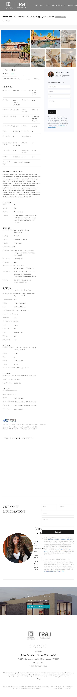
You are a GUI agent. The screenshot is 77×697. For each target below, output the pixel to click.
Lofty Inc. (63, 686)
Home (36, 5)
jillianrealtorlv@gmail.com (38, 666)
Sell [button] (47, 5)
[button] (16, 5)
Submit (58, 532)
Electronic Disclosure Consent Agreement (59, 539)
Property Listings (18, 688)
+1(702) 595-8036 (60, 76)
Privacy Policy (52, 127)
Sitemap (28, 688)
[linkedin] (34, 646)
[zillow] (42, 646)
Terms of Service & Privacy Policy (14, 686)
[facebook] (31, 646)
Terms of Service (61, 549)
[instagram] (46, 646)
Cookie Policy (30, 686)
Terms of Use (61, 125)
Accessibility (36, 688)
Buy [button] (41, 5)
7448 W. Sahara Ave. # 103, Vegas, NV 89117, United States (36, 560)
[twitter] (38, 646)
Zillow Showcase (58, 5)
